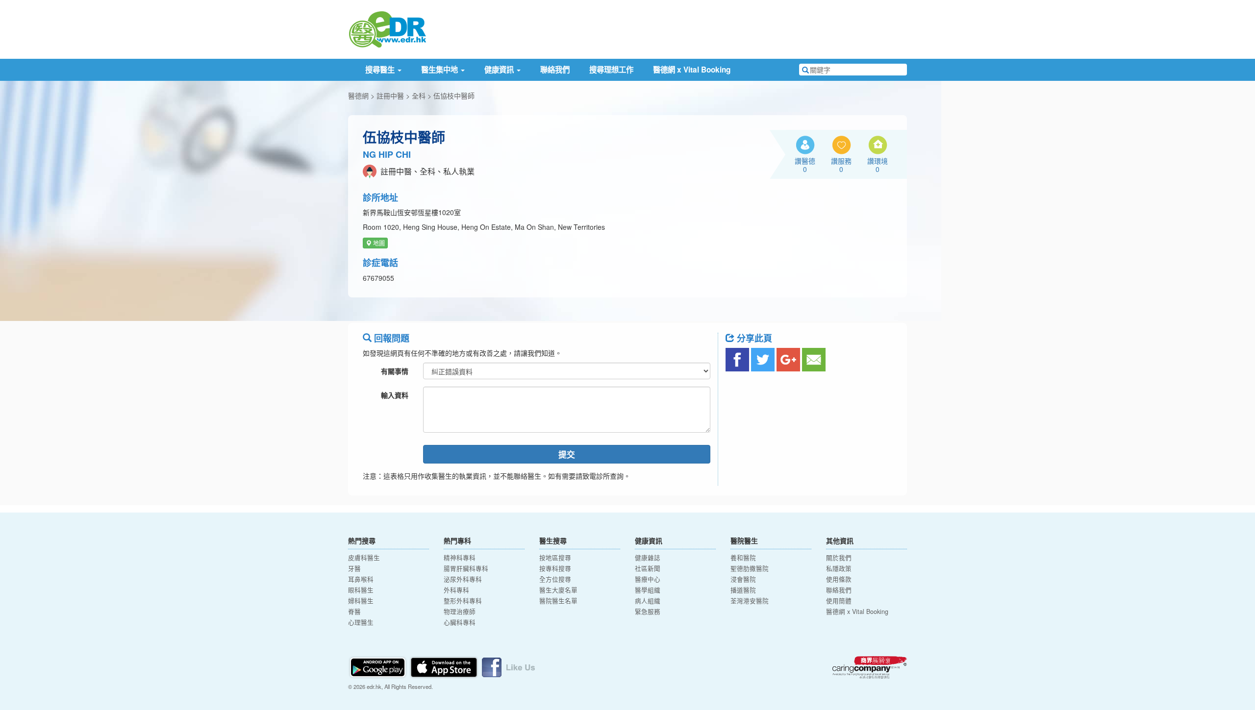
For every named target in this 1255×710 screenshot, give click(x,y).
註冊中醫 (390, 95)
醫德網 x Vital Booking (691, 69)
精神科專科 (460, 557)
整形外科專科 (463, 600)
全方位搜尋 (555, 579)
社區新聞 (647, 568)
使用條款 (839, 579)
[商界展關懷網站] (869, 667)
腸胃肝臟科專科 (466, 568)
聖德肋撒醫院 (749, 568)
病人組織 (647, 600)
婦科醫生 (361, 600)
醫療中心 (647, 579)
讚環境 (877, 164)
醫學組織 (647, 590)
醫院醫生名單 (558, 600)
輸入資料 (394, 395)
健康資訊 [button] (500, 69)
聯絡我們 (555, 69)
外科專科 (456, 590)
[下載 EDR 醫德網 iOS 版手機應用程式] (444, 666)
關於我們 (839, 557)
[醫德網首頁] (387, 28)
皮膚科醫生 (364, 557)
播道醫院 (743, 590)
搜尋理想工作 (611, 69)
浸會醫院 (743, 579)
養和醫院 (743, 557)
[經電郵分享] (814, 359)
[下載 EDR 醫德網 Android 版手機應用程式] (378, 666)
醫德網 (358, 95)
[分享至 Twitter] (763, 359)
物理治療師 (460, 611)
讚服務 (841, 164)
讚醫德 (805, 164)
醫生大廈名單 (558, 590)
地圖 (378, 243)
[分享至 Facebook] (737, 359)
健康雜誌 (647, 557)
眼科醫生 (361, 590)
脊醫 (354, 611)
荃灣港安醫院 (749, 600)
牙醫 (354, 568)
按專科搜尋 (555, 568)
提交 (566, 454)
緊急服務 (647, 611)
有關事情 (394, 371)
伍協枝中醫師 (454, 95)
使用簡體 (839, 600)
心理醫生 (361, 622)
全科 (419, 95)
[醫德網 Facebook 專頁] (508, 666)
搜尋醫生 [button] (381, 69)
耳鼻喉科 (361, 579)
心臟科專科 (460, 622)
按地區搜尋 (555, 557)
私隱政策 (839, 568)
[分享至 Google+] (788, 359)
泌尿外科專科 (463, 579)
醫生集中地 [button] (440, 69)
